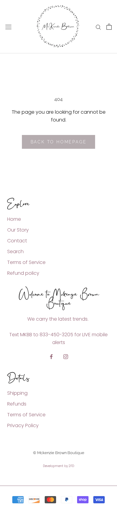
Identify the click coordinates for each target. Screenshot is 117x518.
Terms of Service (26, 262)
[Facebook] (51, 356)
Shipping (17, 393)
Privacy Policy (23, 425)
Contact (17, 240)
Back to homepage (59, 141)
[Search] (98, 26)
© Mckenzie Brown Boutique (58, 453)
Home (14, 219)
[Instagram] (65, 356)
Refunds (16, 403)
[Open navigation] (8, 26)
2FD (71, 466)
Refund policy (23, 273)
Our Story (18, 229)
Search (15, 251)
